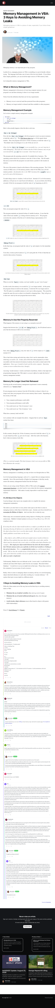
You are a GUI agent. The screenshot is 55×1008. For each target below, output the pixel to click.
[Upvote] (5, 677)
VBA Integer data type (26, 138)
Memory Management (8, 10)
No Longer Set (5, 997)
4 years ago (9, 683)
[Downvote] (8, 677)
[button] (52, 3)
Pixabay (22, 610)
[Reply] (10, 677)
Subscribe (27, 926)
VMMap (20, 721)
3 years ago (9, 631)
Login (48, 616)
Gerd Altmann (13, 610)
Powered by (46, 902)
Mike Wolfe (10, 31)
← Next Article (6, 936)
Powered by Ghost (49, 997)
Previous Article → (36, 936)
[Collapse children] (50, 714)
